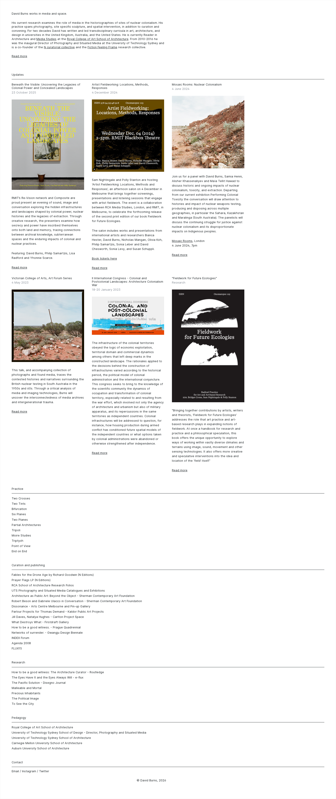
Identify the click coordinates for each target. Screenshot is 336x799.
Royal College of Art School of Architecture (97, 39)
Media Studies (46, 39)
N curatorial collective (59, 47)
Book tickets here (104, 258)
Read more (19, 267)
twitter (44, 771)
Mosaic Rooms (182, 241)
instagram (29, 771)
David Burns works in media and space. (39, 13)
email (15, 771)
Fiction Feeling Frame (102, 47)
